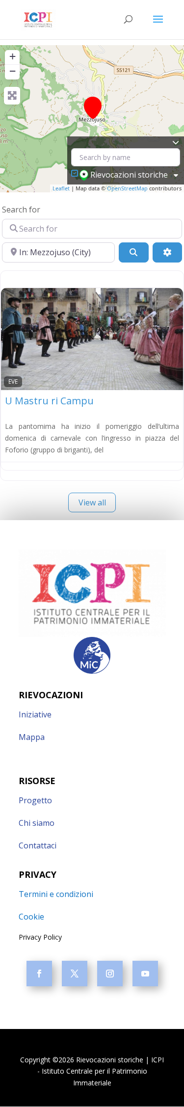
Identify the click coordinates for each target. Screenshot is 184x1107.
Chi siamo (36, 822)
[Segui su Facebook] (39, 973)
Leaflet (61, 188)
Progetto (35, 800)
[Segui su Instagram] (110, 973)
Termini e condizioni (56, 894)
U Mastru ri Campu (49, 400)
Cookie (31, 916)
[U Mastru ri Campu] (93, 108)
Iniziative (35, 714)
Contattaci (37, 845)
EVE (13, 381)
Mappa (32, 737)
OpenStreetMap (127, 188)
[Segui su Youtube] (145, 973)
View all (92, 502)
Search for (21, 209)
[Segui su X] (74, 973)
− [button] (12, 71)
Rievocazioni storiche (129, 174)
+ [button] (12, 56)
